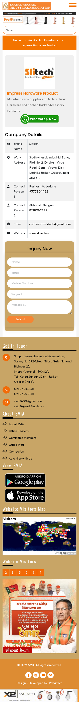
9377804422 (38, 191)
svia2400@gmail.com (28, 401)
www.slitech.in (39, 233)
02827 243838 (24, 389)
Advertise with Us (20, 458)
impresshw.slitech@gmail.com (50, 224)
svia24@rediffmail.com (29, 406)
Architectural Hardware (43, 40)
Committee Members (22, 438)
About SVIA (16, 424)
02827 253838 (24, 394)
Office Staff (16, 445)
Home (17, 40)
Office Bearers (19, 431)
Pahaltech (55, 683)
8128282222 (38, 210)
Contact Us (16, 451)
